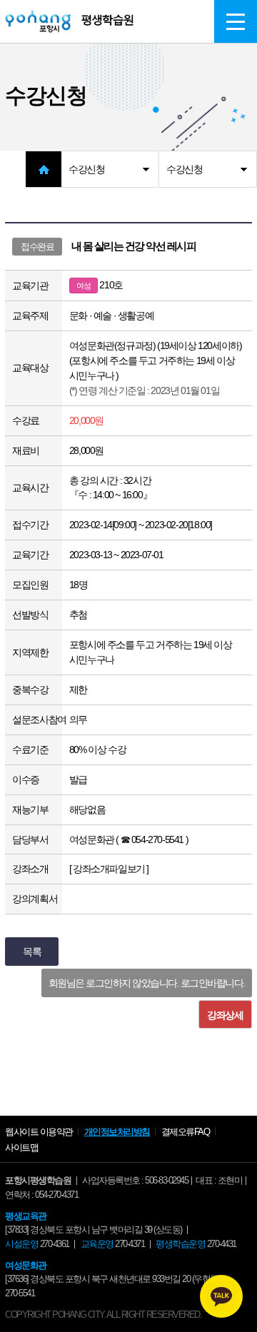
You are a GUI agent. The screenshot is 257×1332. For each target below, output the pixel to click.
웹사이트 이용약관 (39, 1131)
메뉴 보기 (235, 21)
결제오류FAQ (185, 1131)
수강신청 (86, 169)
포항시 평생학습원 (69, 21)
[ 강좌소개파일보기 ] (108, 868)
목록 (32, 951)
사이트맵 (21, 1147)
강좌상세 (225, 1015)
